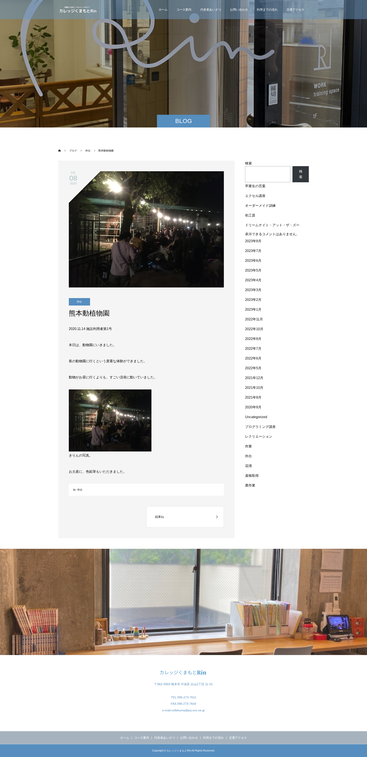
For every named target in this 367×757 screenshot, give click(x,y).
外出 (79, 301)
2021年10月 (254, 387)
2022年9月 (253, 339)
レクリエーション (258, 436)
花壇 (248, 466)
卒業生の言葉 (255, 186)
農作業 (250, 485)
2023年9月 (253, 241)
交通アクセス (295, 9)
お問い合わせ (239, 9)
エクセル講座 (255, 196)
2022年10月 (254, 329)
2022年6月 (253, 358)
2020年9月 (253, 407)
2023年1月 (253, 309)
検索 (248, 163)
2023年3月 (253, 290)
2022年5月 (253, 368)
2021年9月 (253, 397)
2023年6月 (253, 260)
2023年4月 (253, 280)
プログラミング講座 (260, 427)
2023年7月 (253, 251)
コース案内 (183, 9)
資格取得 (252, 475)
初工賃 (250, 215)
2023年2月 (253, 299)
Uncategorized (256, 417)
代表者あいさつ (210, 9)
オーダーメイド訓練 (260, 205)
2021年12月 (254, 378)
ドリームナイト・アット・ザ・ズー (272, 225)
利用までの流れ (267, 9)
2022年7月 (253, 348)
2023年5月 (253, 270)
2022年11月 (254, 319)
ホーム (163, 9)
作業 (248, 446)
